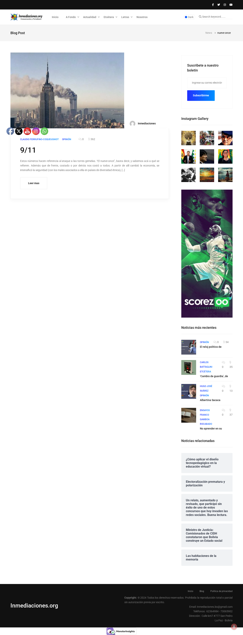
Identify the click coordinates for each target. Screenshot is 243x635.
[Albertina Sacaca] (188, 391)
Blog (202, 591)
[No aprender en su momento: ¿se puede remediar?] (188, 415)
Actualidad (89, 17)
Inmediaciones (146, 123)
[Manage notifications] (234, 627)
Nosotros (142, 17)
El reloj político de (211, 346)
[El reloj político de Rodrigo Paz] (188, 347)
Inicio (55, 17)
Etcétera (109, 17)
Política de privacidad (221, 591)
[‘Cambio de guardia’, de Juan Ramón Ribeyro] (188, 367)
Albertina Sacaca (210, 400)
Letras (125, 17)
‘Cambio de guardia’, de (214, 376)
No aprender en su (211, 428)
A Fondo (71, 17)
